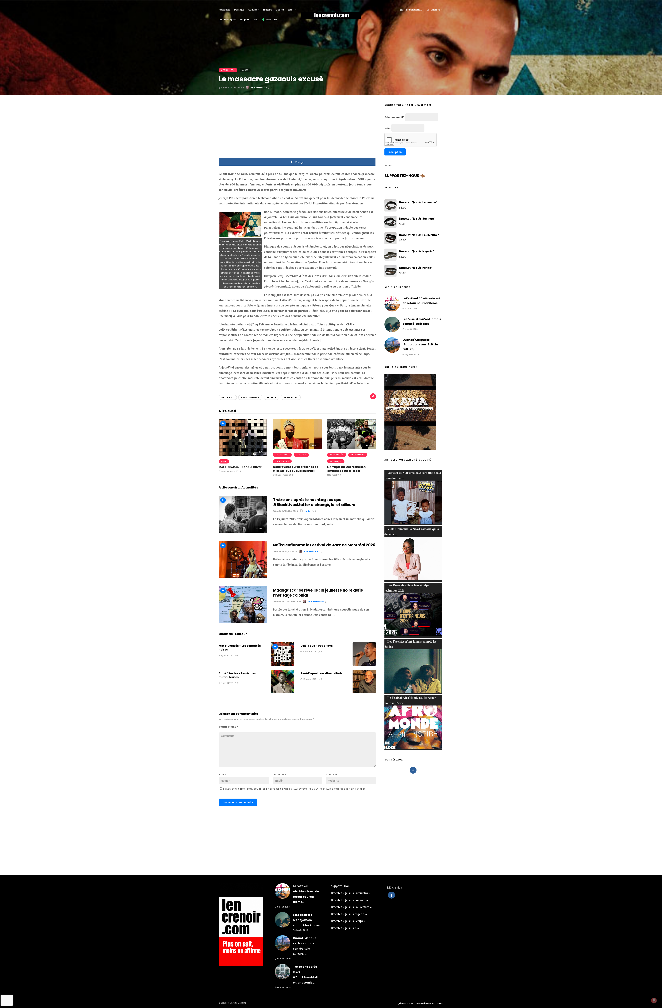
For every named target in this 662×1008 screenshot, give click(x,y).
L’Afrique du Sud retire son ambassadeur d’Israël (346, 469)
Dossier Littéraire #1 (425, 1003)
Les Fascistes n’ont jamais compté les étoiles (306, 920)
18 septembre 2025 (230, 471)
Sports (280, 9)
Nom (223, 774)
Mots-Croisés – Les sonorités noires (240, 648)
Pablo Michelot (259, 87)
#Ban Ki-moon (250, 397)
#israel (271, 397)
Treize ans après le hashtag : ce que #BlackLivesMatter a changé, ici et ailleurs (314, 502)
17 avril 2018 (226, 683)
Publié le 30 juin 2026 (286, 551)
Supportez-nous (249, 19)
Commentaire (228, 727)
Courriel (279, 774)
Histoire (267, 9)
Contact (440, 1003)
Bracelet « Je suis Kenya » (348, 921)
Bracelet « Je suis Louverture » (351, 907)
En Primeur (282, 461)
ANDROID (271, 19)
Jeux (290, 9)
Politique (239, 9)
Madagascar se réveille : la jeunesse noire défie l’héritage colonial (318, 593)
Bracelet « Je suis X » (345, 928)
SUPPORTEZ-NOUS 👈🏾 (404, 175)
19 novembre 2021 (283, 474)
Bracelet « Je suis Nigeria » (349, 914)
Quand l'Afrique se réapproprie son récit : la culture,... (420, 344)
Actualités (224, 9)
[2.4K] (243, 531)
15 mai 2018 (335, 474)
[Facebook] (413, 770)
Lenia (307, 511)
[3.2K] (243, 577)
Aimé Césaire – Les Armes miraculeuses (237, 675)
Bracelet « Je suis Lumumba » (350, 893)
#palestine (291, 397)
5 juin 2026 (226, 655)
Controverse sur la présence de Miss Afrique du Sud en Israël (295, 469)
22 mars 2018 (309, 679)
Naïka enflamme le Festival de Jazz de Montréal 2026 (324, 545)
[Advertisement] (297, 129)
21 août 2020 (309, 651)
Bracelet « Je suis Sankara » (349, 900)
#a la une (228, 397)
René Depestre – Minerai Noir (321, 673)
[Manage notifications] (654, 1000)
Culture (252, 9)
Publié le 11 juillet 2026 (286, 511)
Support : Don (340, 886)
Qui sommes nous (405, 1003)
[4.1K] (243, 622)
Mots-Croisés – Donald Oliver (240, 467)
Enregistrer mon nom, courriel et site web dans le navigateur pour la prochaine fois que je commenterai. (295, 789)
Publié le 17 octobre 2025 (288, 601)
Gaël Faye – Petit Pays (316, 646)
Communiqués (227, 19)
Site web (332, 774)
